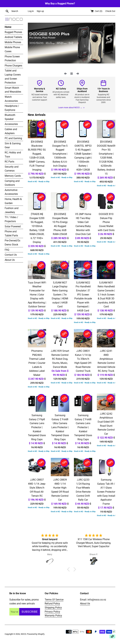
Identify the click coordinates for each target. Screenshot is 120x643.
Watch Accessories (11, 98)
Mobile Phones (13, 42)
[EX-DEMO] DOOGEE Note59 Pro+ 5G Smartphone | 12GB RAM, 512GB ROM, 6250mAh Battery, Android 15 (106, 157)
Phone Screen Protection (12, 58)
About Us (10, 259)
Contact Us (11, 254)
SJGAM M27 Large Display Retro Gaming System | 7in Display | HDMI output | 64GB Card (60, 294)
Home (8, 26)
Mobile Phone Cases (12, 49)
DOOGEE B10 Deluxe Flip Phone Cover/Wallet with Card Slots (106, 222)
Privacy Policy (52, 611)
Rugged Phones (13, 32)
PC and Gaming (13, 138)
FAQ (7, 249)
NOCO (23, 634)
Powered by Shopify (36, 634)
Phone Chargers (13, 65)
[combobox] (19, 11)
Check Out (110, 11)
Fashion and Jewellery (11, 210)
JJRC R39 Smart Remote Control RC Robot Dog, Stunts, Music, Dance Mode (60, 358)
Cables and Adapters (11, 131)
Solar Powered (13, 226)
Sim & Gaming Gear (13, 145)
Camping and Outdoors (12, 183)
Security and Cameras (11, 168)
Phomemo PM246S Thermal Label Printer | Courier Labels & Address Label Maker (36, 362)
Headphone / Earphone (12, 107)
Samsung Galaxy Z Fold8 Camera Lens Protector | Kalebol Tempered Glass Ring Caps (83, 427)
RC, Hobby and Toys (13, 154)
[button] (69, 569)
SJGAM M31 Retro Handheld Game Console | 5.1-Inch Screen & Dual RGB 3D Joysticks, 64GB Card (106, 294)
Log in (31, 11)
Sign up (40, 11)
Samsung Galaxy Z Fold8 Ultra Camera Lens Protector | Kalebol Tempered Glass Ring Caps (60, 427)
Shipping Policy (53, 607)
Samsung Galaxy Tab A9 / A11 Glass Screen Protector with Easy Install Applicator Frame (106, 491)
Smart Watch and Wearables (13, 89)
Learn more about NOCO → (70, 107)
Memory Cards (13, 175)
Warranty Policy (53, 615)
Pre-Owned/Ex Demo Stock (12, 242)
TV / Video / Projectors (11, 219)
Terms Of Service (54, 599)
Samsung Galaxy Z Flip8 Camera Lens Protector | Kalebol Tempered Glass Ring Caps (37, 427)
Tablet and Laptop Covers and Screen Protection (13, 76)
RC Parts (9, 161)
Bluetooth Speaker (10, 117)
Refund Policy (52, 603)
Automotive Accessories (11, 192)
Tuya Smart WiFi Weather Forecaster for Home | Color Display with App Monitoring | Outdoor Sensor (37, 294)
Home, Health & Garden (13, 201)
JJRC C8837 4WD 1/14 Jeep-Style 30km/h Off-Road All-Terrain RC (37, 487)
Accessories (11, 124)
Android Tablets (13, 37)
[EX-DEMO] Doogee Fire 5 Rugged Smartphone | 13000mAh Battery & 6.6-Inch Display (60, 153)
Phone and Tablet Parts (11, 233)
